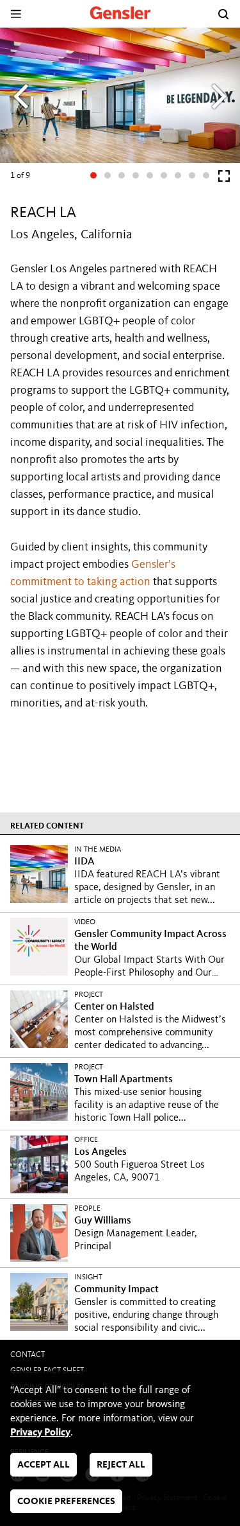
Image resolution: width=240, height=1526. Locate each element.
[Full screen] (224, 179)
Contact (27, 1355)
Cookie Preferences (66, 1502)
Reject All (121, 1465)
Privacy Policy (40, 1433)
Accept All (43, 1465)
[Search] (223, 14)
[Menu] (16, 14)
